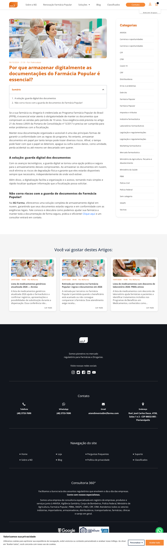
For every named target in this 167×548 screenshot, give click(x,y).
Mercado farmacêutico (130, 152)
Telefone (24, 409)
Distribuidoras (126, 79)
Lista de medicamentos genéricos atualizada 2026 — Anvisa (28, 285)
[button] (150, 4)
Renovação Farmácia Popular (57, 4)
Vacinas (123, 209)
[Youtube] (94, 372)
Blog (98, 4)
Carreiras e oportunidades (131, 39)
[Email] (103, 404)
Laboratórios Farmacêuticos (132, 126)
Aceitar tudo (154, 542)
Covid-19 (123, 66)
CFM (122, 59)
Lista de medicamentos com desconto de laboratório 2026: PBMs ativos (134, 285)
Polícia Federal (126, 189)
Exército (123, 92)
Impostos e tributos (128, 112)
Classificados (113, 4)
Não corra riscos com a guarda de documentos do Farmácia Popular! (49, 102)
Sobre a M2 (31, 4)
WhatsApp (63, 409)
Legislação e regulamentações (133, 132)
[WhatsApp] (63, 404)
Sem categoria (126, 196)
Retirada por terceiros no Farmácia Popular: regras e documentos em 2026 (82, 285)
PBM (122, 176)
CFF (121, 52)
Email (103, 409)
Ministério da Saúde (129, 169)
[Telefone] (24, 404)
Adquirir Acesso (150, 13)
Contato (136, 4)
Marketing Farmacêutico (130, 146)
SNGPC (123, 203)
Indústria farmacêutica (130, 119)
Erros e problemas (128, 86)
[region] (83, 540)
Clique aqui (89, 213)
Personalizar (135, 542)
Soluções (82, 4)
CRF (121, 72)
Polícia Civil (125, 183)
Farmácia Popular (127, 99)
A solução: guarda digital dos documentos (35, 98)
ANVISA (123, 32)
